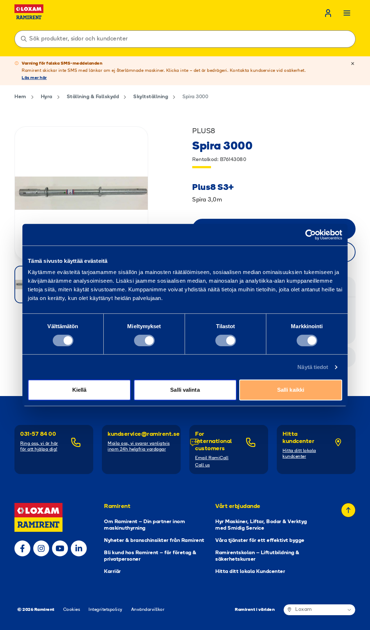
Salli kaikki (290, 390)
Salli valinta (184, 390)
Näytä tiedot (312, 367)
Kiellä (79, 390)
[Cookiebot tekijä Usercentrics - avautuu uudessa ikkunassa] (310, 234)
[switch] (144, 340)
